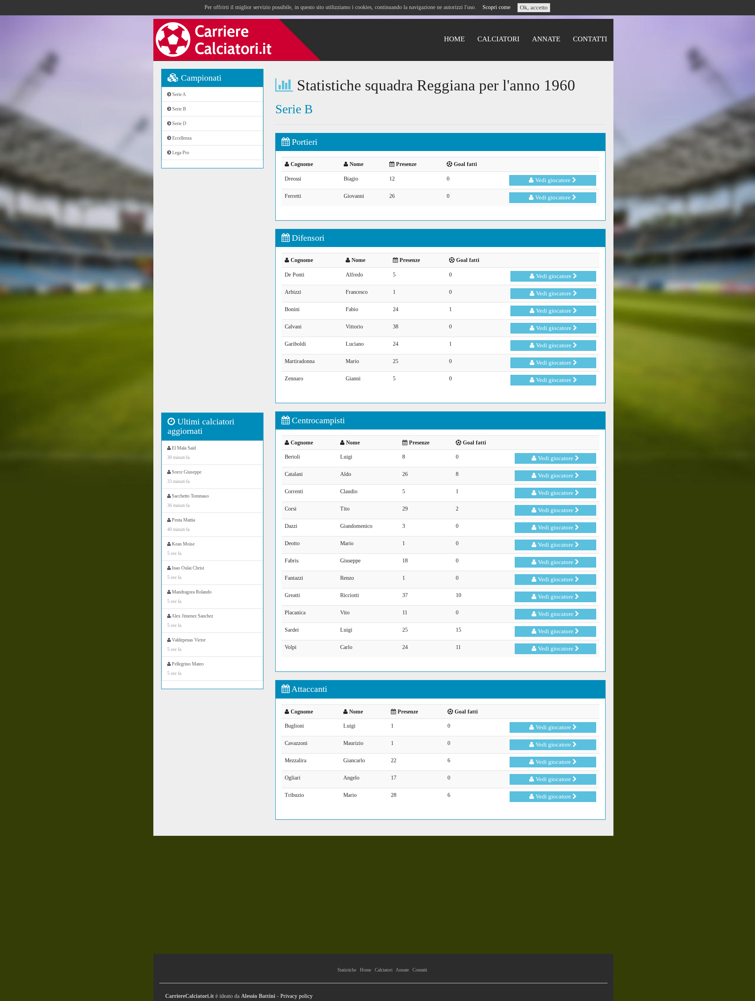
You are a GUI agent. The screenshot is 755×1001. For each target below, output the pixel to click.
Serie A (178, 94)
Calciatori (498, 39)
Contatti (590, 39)
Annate (546, 39)
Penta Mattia (181, 524)
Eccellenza (181, 138)
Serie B (178, 109)
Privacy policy (296, 996)
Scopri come (496, 7)
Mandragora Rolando (189, 596)
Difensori (306, 238)
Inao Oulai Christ (185, 572)
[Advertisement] (212, 295)
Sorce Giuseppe (184, 476)
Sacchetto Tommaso (188, 500)
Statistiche (346, 970)
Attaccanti (308, 689)
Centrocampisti (317, 420)
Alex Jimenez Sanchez (190, 620)
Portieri (303, 142)
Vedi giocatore (553, 180)
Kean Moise (181, 548)
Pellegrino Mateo (185, 668)
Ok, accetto (534, 7)
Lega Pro (180, 152)
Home (454, 39)
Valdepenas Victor (186, 644)
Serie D (178, 123)
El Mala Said (181, 452)
